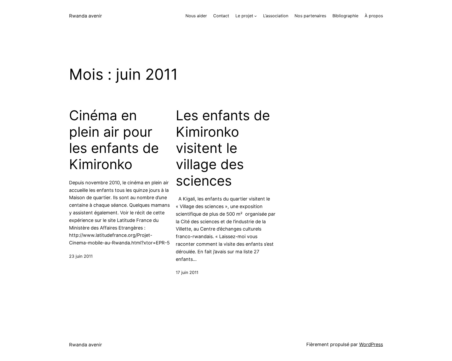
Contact (221, 15)
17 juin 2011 (187, 272)
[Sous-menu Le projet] (255, 16)
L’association (275, 15)
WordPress (371, 344)
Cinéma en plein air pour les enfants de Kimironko (114, 140)
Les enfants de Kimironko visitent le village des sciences (223, 148)
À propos (374, 15)
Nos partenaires (310, 15)
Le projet (244, 15)
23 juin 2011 (81, 256)
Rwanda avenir (85, 16)
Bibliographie (345, 15)
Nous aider (196, 15)
